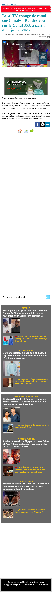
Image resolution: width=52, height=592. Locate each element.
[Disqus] (26, 170)
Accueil (5, 4)
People (13, 4)
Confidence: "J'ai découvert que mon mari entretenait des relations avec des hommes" (31, 381)
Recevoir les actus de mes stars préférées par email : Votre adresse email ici (26, 9)
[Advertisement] (24, 550)
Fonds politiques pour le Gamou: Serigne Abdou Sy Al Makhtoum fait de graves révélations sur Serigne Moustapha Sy (25, 313)
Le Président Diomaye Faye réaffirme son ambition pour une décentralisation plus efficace (30, 469)
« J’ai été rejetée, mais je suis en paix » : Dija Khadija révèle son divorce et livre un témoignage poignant (25, 355)
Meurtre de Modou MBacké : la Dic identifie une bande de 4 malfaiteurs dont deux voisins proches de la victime (26, 486)
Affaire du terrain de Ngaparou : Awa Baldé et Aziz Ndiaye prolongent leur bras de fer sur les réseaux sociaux (26, 444)
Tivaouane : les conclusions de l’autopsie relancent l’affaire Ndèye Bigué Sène (31, 338)
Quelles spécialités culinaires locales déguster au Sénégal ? (30, 511)
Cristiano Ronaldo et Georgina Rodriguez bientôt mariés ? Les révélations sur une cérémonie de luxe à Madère (25, 402)
